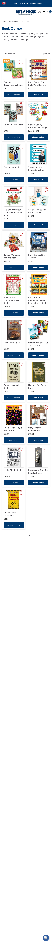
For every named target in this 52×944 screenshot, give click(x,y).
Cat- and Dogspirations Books (13, 83)
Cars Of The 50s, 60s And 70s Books (38, 344)
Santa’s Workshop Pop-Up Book (12, 256)
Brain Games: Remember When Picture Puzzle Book (37, 300)
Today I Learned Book (11, 386)
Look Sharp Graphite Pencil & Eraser (38, 471)
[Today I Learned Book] (13, 372)
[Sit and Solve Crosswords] (13, 500)
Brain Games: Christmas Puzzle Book (11, 300)
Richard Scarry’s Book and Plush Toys (37, 126)
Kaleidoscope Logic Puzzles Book (13, 429)
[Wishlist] (44, 12)
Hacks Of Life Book (12, 470)
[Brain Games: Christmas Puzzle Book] (13, 284)
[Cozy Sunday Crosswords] (38, 415)
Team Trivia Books (12, 342)
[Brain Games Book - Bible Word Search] (38, 69)
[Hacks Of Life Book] (13, 457)
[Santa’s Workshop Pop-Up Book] (13, 242)
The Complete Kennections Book (36, 168)
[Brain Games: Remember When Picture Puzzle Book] (38, 284)
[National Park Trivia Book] (38, 372)
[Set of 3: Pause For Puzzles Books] (38, 196)
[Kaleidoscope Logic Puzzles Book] (13, 415)
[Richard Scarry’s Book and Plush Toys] (38, 111)
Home (4, 21)
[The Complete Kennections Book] (38, 154)
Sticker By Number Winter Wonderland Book (13, 212)
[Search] (40, 12)
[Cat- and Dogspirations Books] (13, 69)
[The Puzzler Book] (13, 154)
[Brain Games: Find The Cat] (38, 242)
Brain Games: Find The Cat (36, 256)
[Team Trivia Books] (13, 330)
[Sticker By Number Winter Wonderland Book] (13, 196)
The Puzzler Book (11, 167)
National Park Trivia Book (37, 386)
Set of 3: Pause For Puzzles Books (37, 211)
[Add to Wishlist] (21, 62)
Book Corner (24, 21)
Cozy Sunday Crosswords (34, 429)
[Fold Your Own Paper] (13, 111)
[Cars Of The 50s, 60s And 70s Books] (38, 330)
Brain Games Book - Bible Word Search (37, 83)
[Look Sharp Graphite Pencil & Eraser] (38, 457)
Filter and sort (10, 54)
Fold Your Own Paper (13, 124)
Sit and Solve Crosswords (10, 514)
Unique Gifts (13, 21)
